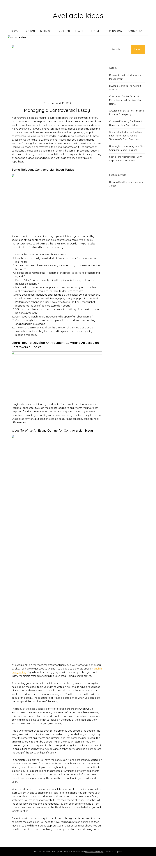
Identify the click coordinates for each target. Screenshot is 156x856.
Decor (15, 31)
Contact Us (135, 31)
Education (63, 31)
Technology (114, 31)
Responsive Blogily (94, 851)
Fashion (30, 31)
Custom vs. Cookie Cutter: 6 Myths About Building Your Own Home (125, 100)
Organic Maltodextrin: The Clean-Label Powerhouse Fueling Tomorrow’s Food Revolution (126, 136)
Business (45, 31)
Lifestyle (95, 31)
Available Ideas (78, 15)
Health (79, 31)
